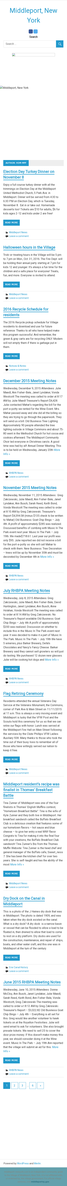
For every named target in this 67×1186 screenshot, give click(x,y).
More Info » (47, 556)
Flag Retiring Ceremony (23, 693)
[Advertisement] (33, 126)
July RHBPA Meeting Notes (26, 590)
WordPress (23, 1163)
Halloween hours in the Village (29, 247)
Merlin (37, 1163)
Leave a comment (19, 236)
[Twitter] (36, 31)
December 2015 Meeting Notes (29, 381)
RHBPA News (16, 473)
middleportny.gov (40, 1181)
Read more (11, 222)
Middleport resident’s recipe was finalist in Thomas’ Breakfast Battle (31, 790)
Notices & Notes (17, 366)
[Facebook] (31, 31)
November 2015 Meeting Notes (30, 488)
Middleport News (18, 232)
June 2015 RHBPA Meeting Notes (32, 982)
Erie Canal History (18, 967)
